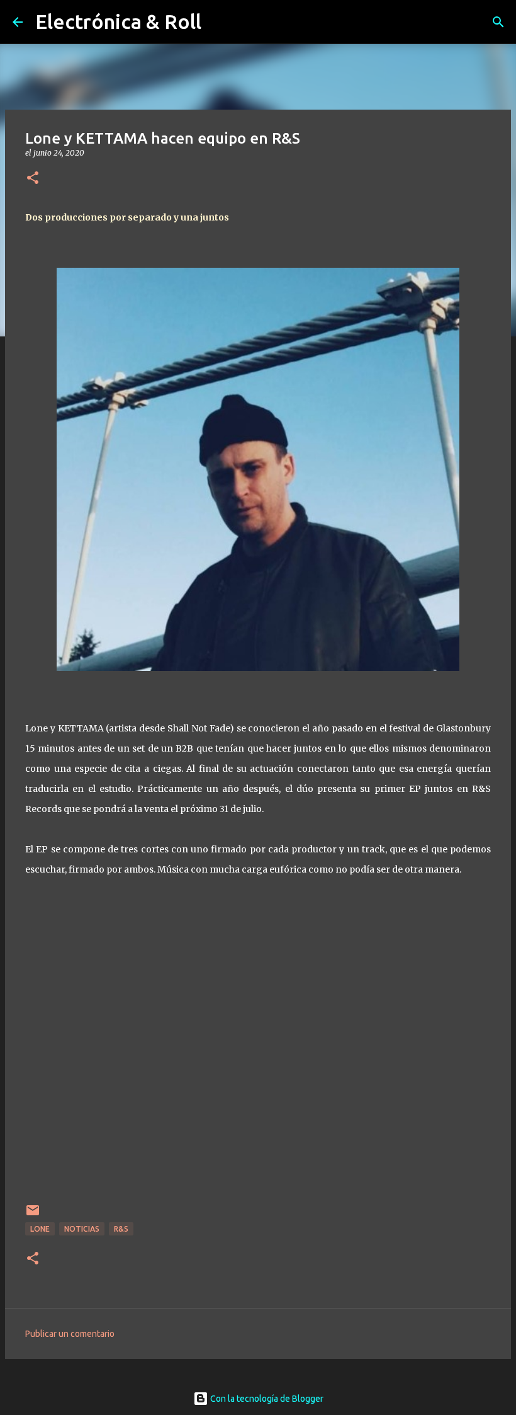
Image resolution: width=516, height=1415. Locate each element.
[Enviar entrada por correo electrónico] (32, 1215)
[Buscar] (498, 22)
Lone (40, 1229)
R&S (121, 1229)
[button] (32, 178)
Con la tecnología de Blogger (265, 1399)
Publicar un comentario (70, 1334)
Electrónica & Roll (118, 21)
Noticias (81, 1229)
